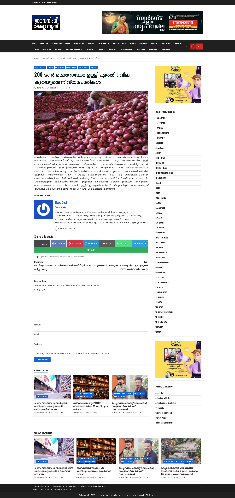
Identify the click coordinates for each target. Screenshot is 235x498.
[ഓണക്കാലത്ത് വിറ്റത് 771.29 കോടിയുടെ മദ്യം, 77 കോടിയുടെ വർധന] (91, 387)
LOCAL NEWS (102, 43)
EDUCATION (46, 49)
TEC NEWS (59, 49)
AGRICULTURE (165, 43)
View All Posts (65, 228)
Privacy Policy (160, 417)
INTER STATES (79, 43)
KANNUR (158, 202)
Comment (39, 289)
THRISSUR (159, 317)
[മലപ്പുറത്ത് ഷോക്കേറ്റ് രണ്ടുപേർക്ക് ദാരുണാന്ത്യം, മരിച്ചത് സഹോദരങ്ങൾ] (130, 387)
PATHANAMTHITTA (162, 282)
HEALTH (154, 43)
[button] (152, 22)
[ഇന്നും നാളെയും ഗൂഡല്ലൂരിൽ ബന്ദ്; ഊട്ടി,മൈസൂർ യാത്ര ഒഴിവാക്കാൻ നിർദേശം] (52, 387)
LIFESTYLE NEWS (127, 49)
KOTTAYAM (159, 222)
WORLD (116, 43)
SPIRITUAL (113, 49)
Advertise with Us (162, 397)
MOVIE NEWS (153, 49)
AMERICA (159, 128)
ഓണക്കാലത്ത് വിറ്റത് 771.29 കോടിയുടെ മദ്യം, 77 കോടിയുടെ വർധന (90, 406)
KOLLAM (158, 217)
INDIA (67, 43)
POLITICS (178, 43)
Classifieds (159, 148)
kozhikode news (66, 256)
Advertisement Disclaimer (165, 402)
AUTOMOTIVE (90, 49)
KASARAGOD (160, 207)
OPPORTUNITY (161, 272)
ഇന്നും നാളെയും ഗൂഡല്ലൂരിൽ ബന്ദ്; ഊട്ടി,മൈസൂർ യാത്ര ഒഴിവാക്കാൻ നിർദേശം (50, 406)
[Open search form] (187, 46)
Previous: (62, 265)
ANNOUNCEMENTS (73, 49)
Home (34, 43)
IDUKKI (158, 187)
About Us (44, 43)
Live (199, 46)
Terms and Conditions (164, 422)
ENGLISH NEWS (161, 167)
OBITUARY (166, 49)
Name (37, 324)
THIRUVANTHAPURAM (84, 396)
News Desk (40, 88)
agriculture (44, 256)
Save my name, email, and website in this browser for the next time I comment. (73, 353)
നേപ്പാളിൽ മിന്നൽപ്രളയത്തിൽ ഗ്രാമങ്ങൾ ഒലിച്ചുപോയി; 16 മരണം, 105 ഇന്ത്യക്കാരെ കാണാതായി (179, 470)
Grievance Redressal (163, 412)
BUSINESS (143, 43)
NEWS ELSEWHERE (162, 262)
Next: (121, 265)
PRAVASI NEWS (128, 43)
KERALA (91, 43)
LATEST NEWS (57, 43)
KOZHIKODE (59, 68)
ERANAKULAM (160, 177)
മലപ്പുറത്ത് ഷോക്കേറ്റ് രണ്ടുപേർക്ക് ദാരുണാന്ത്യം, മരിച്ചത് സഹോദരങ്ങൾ (129, 406)
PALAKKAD (159, 277)
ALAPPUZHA (160, 123)
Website (38, 344)
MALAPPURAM (119, 396)
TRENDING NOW (161, 322)
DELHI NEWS (160, 157)
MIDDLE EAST (160, 257)
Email (37, 334)
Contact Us (159, 407)
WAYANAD (159, 327)
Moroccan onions (80, 256)
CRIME (36, 49)
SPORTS (102, 49)
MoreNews (138, 495)
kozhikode (54, 256)
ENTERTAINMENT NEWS (164, 172)
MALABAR (141, 49)
